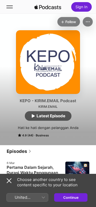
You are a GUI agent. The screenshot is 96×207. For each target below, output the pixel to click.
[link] (19, 151)
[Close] (9, 180)
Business (42, 135)
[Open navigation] (9, 7)
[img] (47, 7)
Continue (71, 197)
